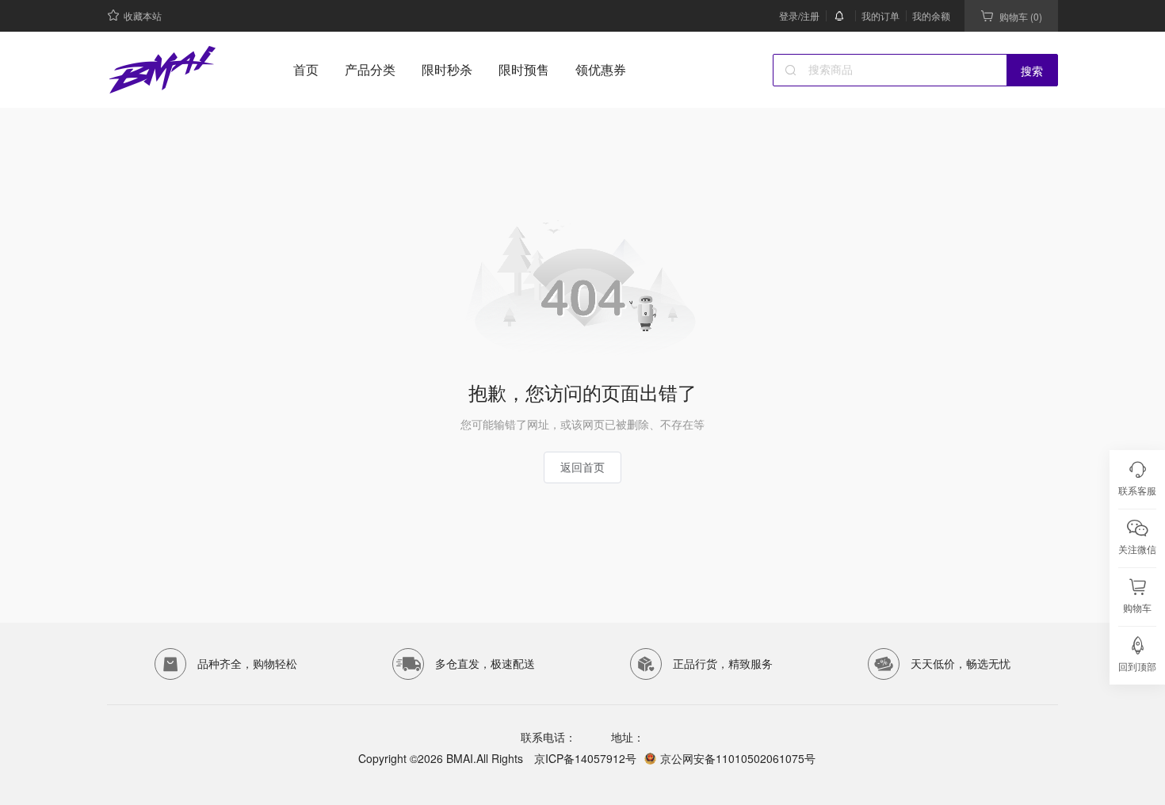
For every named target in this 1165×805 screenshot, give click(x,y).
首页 (306, 69)
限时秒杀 (447, 69)
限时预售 (523, 69)
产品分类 (370, 69)
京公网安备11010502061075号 (738, 758)
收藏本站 (143, 15)
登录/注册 (799, 15)
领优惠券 (600, 69)
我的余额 (931, 15)
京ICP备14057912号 (583, 758)
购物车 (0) (1020, 16)
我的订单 (880, 15)
